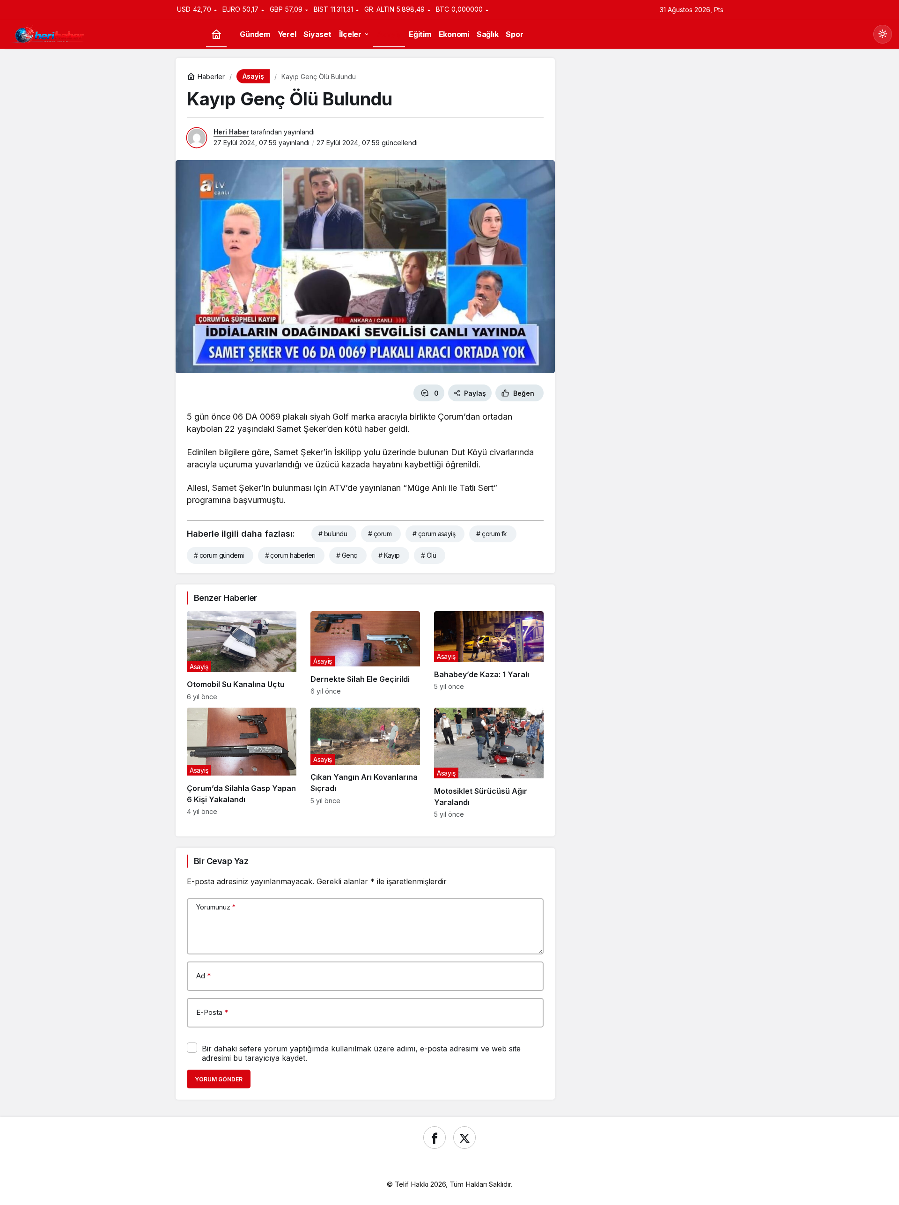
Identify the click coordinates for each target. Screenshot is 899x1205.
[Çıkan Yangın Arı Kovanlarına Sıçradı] (365, 763)
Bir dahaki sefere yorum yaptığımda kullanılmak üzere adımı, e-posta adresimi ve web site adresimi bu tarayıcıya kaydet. (361, 1053)
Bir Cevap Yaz (221, 861)
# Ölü (428, 555)
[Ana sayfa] (216, 34)
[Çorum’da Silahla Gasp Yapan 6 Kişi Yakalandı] (241, 763)
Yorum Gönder (219, 1079)
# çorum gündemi (219, 555)
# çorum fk (491, 534)
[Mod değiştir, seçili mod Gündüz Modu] (882, 34)
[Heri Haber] (49, 33)
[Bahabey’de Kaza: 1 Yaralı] (489, 655)
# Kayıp (389, 555)
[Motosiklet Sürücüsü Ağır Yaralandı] (489, 763)
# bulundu (332, 534)
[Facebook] (434, 1137)
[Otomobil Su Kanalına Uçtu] (241, 655)
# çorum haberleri (290, 555)
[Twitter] (464, 1137)
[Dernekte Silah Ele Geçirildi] (365, 655)
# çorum (379, 534)
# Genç (346, 555)
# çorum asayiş (434, 534)
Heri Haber (231, 132)
